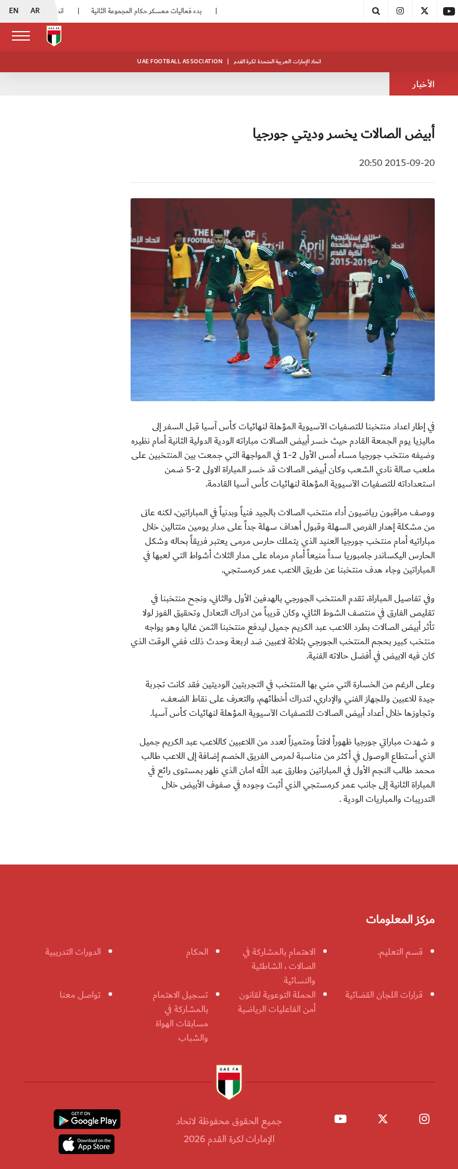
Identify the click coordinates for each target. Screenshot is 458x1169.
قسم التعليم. (400, 951)
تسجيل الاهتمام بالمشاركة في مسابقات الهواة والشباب (180, 1016)
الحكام (197, 951)
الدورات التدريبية (73, 951)
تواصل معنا (80, 994)
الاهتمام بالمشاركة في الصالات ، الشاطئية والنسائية (279, 966)
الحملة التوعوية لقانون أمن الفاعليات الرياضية (276, 1002)
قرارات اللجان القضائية (384, 994)
